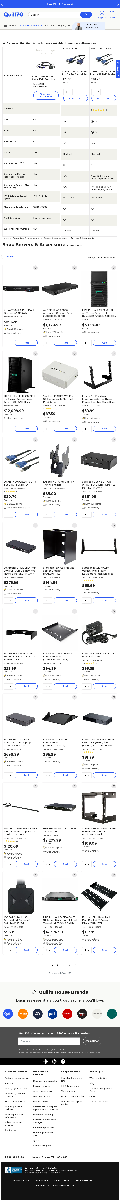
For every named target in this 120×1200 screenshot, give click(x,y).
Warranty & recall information (14, 1115)
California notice (61, 1180)
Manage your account (16, 1088)
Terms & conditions (20, 1180)
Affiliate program (42, 1145)
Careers (93, 1096)
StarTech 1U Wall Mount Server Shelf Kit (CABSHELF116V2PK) (57, 656)
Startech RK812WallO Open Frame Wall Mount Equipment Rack (99, 831)
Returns (9, 1083)
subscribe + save (41, 1096)
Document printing (43, 1114)
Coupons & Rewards (31, 25)
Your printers (68, 1091)
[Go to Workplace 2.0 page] (112, 1014)
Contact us (10, 1130)
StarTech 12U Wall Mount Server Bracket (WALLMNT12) (58, 570)
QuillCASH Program (43, 1091)
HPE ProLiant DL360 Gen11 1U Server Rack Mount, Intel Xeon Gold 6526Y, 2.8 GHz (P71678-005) (60, 920)
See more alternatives (46, 95)
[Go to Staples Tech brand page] (82, 1014)
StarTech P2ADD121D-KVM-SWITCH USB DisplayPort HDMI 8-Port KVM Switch (20, 570)
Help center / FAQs (15, 1101)
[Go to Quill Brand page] (8, 1014)
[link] (35, 267)
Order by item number (73, 1096)
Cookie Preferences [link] (83, 1180)
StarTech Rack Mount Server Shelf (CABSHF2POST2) (56, 742)
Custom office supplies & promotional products (45, 1108)
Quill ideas (38, 1140)
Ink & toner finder (70, 1086)
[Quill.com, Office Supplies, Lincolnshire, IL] (13, 1170)
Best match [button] (105, 257)
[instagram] (45, 1061)
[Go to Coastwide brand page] (22, 1014)
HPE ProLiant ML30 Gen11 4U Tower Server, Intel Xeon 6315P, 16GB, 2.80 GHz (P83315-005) (98, 313)
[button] (118, 4)
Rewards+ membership (45, 1081)
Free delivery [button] (14, 333)
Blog (91, 1083)
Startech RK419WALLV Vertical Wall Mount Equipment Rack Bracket (97, 570)
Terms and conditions (44, 1050)
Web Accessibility (98, 1101)
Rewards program (42, 1086)
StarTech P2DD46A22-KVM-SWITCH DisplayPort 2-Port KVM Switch (20, 742)
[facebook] (63, 1061)
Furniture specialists (43, 1127)
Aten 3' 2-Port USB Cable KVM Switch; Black (42, 79)
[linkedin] (54, 1061)
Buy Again (64, 25)
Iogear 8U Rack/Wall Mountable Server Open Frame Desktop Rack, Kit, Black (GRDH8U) (97, 398)
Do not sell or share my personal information (55, 1185)
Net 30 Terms (40, 1101)
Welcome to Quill (98, 1078)
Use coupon (92, 1041)
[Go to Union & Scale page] (97, 1014)
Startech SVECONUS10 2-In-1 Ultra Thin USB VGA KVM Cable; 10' (75, 74)
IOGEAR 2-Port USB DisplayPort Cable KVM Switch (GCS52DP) (18, 920)
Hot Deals (50, 25)
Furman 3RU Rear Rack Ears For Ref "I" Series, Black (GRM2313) (96, 920)
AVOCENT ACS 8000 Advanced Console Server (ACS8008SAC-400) (59, 313)
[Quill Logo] (13, 14)
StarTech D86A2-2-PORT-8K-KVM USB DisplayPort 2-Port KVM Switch (99, 484)
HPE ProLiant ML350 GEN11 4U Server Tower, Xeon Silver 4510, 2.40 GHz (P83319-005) (20, 398)
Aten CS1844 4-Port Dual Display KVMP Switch (19, 311)
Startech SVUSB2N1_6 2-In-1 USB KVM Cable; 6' (102, 74)
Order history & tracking (17, 1078)
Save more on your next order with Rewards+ (68, 4)
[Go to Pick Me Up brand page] (37, 1014)
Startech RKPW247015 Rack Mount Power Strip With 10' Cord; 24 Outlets (21, 831)
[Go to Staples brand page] (67, 1014)
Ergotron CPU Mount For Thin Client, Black (58, 483)
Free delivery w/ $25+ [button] (18, 507)
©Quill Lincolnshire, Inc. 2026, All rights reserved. (46, 1170)
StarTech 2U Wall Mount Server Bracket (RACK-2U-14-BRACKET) (20, 656)
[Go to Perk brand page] (52, 1014)
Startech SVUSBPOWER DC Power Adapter (98, 655)
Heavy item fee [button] (15, 418)
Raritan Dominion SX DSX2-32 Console (59, 830)
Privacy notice (42, 1180)
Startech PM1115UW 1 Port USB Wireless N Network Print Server (58, 398)
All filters (10, 256)
